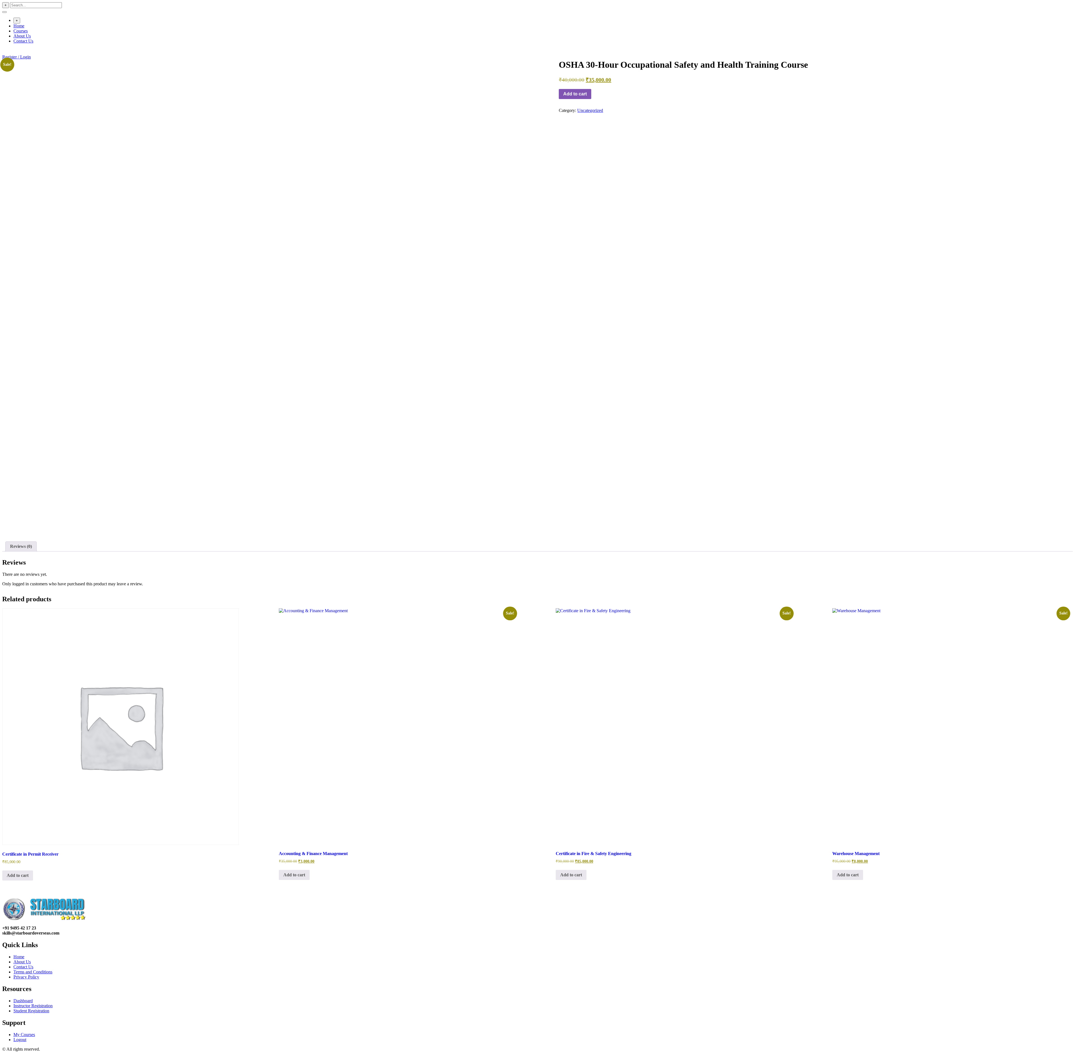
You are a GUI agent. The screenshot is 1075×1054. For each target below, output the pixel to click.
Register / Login (16, 57)
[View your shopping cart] (5, 52)
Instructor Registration (33, 1005)
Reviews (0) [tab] (21, 546)
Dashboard (23, 1000)
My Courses (24, 1034)
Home (18, 26)
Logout (19, 1039)
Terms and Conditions (32, 972)
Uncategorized (590, 110)
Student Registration (31, 1010)
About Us (22, 36)
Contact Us (23, 41)
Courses (20, 31)
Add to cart (575, 93)
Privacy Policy (26, 977)
